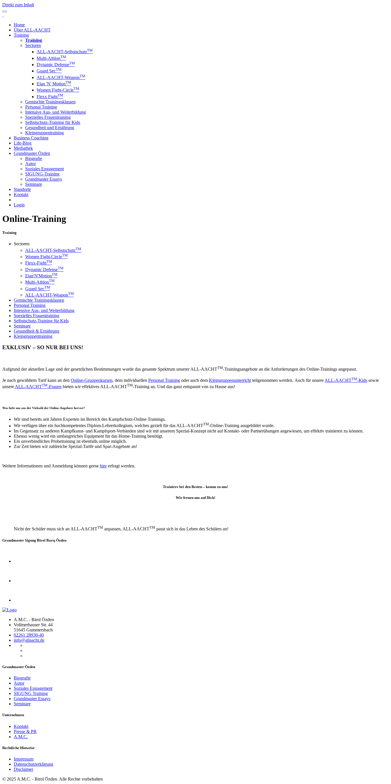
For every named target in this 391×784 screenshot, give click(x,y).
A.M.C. (21, 736)
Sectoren (33, 45)
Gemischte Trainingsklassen (50, 101)
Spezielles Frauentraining (48, 117)
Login (19, 204)
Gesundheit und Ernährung (49, 127)
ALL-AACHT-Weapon (61, 77)
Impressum (23, 759)
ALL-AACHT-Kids (346, 380)
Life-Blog (22, 143)
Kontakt (21, 194)
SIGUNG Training (31, 693)
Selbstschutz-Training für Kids (52, 122)
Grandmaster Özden (32, 153)
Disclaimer (23, 769)
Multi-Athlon (51, 58)
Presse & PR (25, 731)
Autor (30, 163)
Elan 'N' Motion (54, 83)
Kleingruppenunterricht (230, 380)
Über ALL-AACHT (32, 29)
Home (19, 24)
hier (103, 465)
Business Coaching (31, 137)
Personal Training (41, 106)
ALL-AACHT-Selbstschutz (65, 51)
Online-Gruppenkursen (91, 380)
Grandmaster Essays (43, 179)
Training (21, 35)
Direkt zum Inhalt (18, 4)
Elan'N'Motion (41, 275)
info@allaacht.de (29, 640)
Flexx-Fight (38, 262)
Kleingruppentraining (44, 132)
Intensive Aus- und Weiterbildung (55, 112)
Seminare (33, 184)
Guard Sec (49, 70)
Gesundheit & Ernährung (36, 331)
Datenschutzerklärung (33, 764)
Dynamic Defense (56, 64)
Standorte (22, 189)
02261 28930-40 (29, 635)
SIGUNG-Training (42, 173)
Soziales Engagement (44, 168)
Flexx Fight (50, 96)
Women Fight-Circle (58, 90)
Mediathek (23, 148)
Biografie (33, 158)
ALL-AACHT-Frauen (38, 386)
